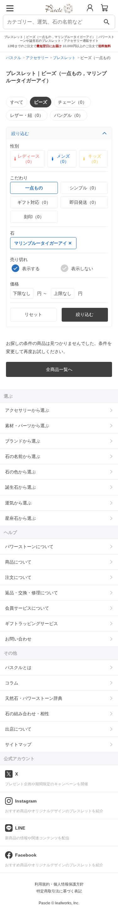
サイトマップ (18, 744)
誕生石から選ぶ (20, 487)
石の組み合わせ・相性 (27, 713)
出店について (18, 729)
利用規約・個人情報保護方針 (59, 884)
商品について (18, 561)
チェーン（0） (72, 102)
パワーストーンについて (29, 546)
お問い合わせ (18, 638)
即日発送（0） (84, 202)
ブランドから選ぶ (22, 441)
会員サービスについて (27, 608)
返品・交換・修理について (31, 592)
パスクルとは (18, 667)
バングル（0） (68, 115)
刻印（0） (34, 216)
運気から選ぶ (18, 502)
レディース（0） (29, 159)
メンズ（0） (63, 159)
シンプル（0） (84, 187)
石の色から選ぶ (20, 471)
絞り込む (20, 133)
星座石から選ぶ (20, 518)
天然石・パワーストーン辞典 (33, 698)
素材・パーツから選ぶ (27, 425)
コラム (11, 682)
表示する (31, 268)
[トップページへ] (59, 15)
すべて (16, 102)
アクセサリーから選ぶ (27, 410)
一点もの (34, 187)
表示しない (82, 268)
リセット (33, 314)
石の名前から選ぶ (22, 456)
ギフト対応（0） (34, 202)
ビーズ (40, 102)
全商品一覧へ (59, 369)
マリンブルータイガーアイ (40, 243)
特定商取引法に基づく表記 (59, 891)
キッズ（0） (94, 159)
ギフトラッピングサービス (31, 623)
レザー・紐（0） (26, 115)
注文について (18, 577)
